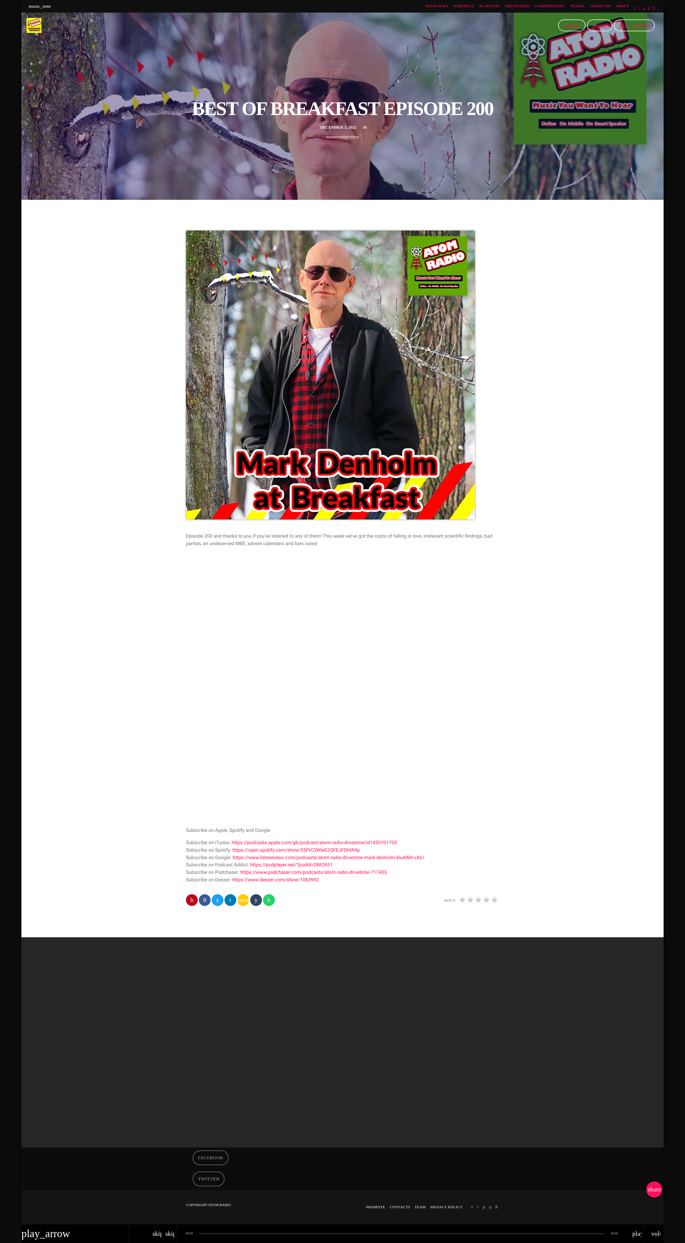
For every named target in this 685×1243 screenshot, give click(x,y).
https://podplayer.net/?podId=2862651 (291, 865)
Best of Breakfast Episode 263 (443, 1098)
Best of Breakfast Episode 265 (229, 1098)
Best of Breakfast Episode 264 (336, 1098)
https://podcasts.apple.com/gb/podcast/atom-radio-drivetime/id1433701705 (314, 843)
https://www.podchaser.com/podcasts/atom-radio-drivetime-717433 (313, 872)
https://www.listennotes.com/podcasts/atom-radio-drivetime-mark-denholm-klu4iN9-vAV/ (328, 857)
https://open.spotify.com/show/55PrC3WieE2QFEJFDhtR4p (296, 850)
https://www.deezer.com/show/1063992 (275, 880)
